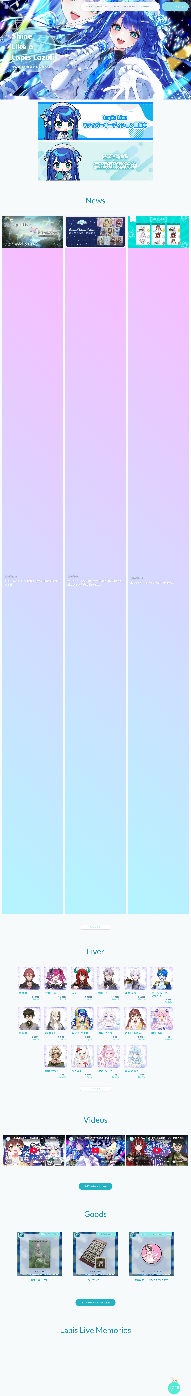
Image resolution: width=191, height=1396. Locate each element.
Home (88, 6)
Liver (107, 6)
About (98, 6)
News (116, 6)
